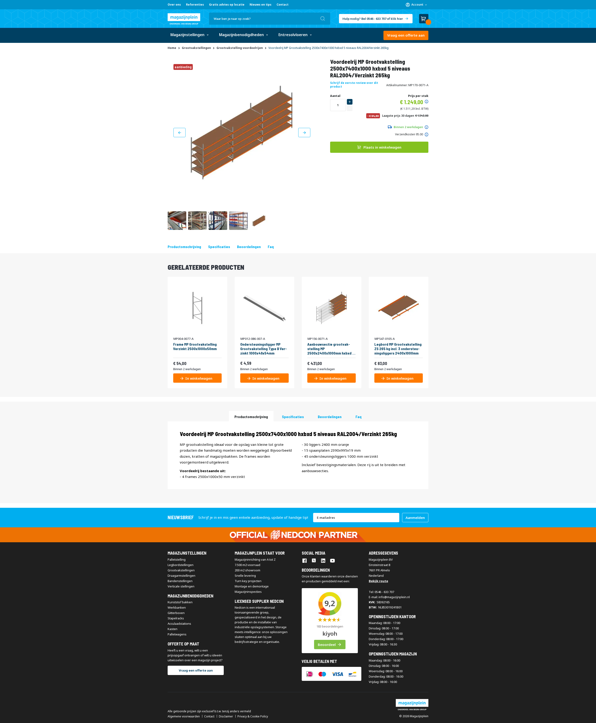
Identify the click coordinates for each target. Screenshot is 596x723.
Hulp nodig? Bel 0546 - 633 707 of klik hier (372, 19)
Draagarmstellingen (181, 575)
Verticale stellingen (181, 586)
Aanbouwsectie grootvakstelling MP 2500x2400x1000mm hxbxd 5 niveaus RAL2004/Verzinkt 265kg (330, 348)
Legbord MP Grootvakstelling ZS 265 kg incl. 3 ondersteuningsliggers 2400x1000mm (398, 348)
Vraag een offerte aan (406, 35)
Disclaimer (226, 716)
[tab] (251, 416)
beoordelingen (249, 246)
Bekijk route (378, 581)
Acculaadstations (179, 623)
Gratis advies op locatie (226, 5)
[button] (416, 5)
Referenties (195, 5)
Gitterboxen (176, 613)
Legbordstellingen (180, 565)
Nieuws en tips (260, 5)
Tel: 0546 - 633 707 (381, 592)
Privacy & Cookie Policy (252, 716)
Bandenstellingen (180, 581)
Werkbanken (177, 607)
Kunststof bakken (180, 602)
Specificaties (219, 246)
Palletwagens (177, 634)
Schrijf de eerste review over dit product (354, 85)
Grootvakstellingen (181, 570)
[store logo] (184, 18)
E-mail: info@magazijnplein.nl (389, 597)
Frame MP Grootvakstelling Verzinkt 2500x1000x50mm (195, 346)
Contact (282, 5)
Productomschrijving (184, 246)
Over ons (174, 5)
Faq (271, 246)
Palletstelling (177, 559)
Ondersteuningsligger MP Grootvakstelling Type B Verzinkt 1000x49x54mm (263, 348)
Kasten (172, 629)
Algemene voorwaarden (184, 716)
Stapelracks (176, 618)
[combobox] (269, 19)
